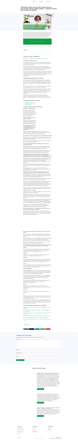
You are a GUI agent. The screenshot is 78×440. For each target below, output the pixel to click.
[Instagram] (53, 37)
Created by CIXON (58, 437)
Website (17, 356)
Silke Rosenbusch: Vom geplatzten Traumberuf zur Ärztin (47, 394)
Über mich (48, 1)
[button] (60, 1)
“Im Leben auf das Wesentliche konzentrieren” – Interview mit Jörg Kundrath (35, 317)
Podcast (33, 1)
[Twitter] (53, 41)
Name (17, 349)
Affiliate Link (19, 437)
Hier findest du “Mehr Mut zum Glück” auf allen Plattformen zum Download (35, 58)
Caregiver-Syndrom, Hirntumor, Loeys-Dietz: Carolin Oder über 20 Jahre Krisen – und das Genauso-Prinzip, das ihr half (48, 373)
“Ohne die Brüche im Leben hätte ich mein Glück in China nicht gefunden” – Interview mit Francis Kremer (48, 408)
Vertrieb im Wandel (28, 104)
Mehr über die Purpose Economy (30, 103)
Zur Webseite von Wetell (29, 102)
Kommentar (18, 339)
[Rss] (53, 39)
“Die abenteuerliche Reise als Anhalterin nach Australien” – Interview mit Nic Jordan (36, 315)
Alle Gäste (41, 1)
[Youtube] (53, 43)
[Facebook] (53, 35)
